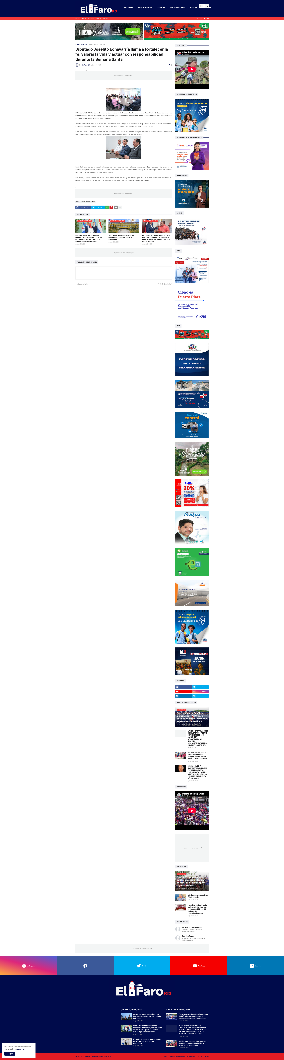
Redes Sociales (203, 1057)
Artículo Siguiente (164, 284)
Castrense (91, 18)
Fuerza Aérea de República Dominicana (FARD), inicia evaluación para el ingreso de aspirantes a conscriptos (193, 1016)
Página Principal (81, 44)
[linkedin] (183, 696)
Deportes (161, 7)
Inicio (77, 18)
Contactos (191, 1057)
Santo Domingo (145, 7)
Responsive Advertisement (123, 75)
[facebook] (197, 18)
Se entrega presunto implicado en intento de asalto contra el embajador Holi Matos (147, 1016)
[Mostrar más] (120, 207)
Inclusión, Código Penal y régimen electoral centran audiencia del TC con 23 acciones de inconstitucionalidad (197, 909)
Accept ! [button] (10, 1054)
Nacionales (128, 7)
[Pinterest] (111, 207)
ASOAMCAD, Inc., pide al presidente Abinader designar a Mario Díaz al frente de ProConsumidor (197, 756)
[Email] (116, 207)
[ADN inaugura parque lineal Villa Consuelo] (180, 897)
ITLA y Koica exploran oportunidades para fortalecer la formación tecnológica (147, 1041)
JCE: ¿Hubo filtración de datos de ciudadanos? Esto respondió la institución (121, 237)
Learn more (21, 1049)
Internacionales (177, 7)
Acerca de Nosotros (177, 1057)
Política (98, 18)
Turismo (83, 18)
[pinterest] (208, 18)
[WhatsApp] (107, 207)
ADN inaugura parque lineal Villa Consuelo (198, 896)
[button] (201, 6)
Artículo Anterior (82, 284)
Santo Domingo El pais (97, 44)
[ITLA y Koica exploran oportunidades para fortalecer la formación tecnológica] (126, 1041)
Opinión (193, 7)
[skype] (200, 696)
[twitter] (201, 18)
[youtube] (204, 18)
